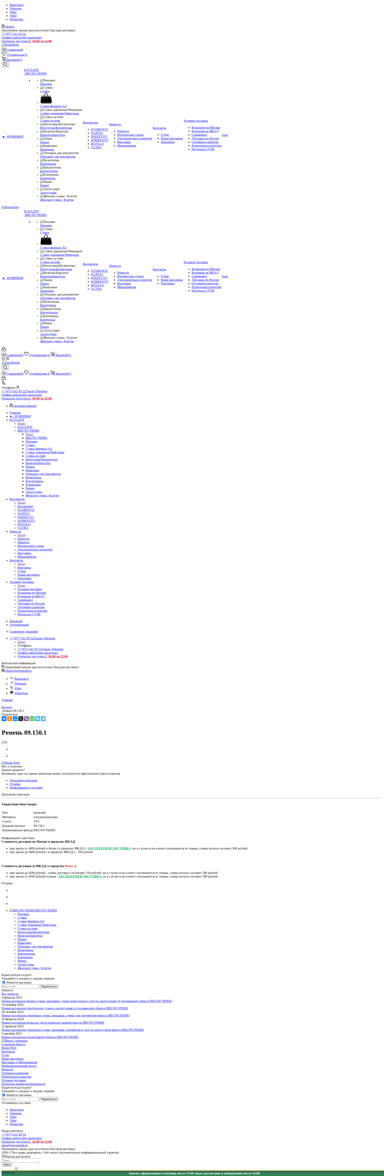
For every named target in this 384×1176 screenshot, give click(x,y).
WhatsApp (16, 19)
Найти (6, 1164)
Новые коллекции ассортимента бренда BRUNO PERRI (40, 1037)
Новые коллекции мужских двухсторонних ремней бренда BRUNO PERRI (53, 1022)
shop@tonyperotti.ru (19, 670)
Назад (22, 423)
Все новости (10, 994)
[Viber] (26, 718)
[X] (20, 718)
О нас (5, 1055)
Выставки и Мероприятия (19, 1062)
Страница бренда (13, 1044)
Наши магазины (13, 1058)
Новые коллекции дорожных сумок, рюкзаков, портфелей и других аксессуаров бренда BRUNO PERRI (73, 1030)
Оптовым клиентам (15, 1073)
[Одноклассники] (9, 718)
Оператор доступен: (27, 41)
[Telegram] (43, 718)
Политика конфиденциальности (23, 1084)
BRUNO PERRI (36, 438)
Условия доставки (30, 589)
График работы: (22, 37)
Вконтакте (17, 5)
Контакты (24, 567)
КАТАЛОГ (25, 427)
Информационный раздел (19, 1066)
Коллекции (25, 506)
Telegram (15, 8)
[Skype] (37, 718)
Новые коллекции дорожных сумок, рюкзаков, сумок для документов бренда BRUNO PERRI (65, 1015)
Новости (23, 538)
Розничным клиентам (16, 1076)
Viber (13, 12)
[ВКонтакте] (4, 718)
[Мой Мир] (15, 718)
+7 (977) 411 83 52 (14, 34)
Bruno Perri (9, 1048)
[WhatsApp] (32, 718)
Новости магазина (18, 982)
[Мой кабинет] (4, 350)
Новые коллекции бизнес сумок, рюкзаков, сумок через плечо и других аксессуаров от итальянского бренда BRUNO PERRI (87, 1001)
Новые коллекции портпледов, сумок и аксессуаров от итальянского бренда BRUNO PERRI (65, 1008)
